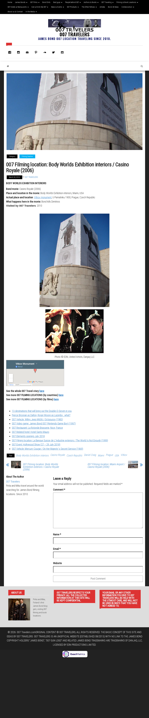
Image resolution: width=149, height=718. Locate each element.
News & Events (57, 7)
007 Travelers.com (26, 632)
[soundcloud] (45, 52)
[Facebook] (10, 52)
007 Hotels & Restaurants (17, 7)
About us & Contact (15, 12)
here (61, 395)
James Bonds (20, 2)
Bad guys (57, 2)
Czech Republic (74, 455)
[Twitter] (54, 52)
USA (117, 455)
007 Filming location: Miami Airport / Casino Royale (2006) (106, 465)
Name (57, 534)
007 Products (72, 7)
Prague (109, 454)
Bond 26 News (113, 7)
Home (10, 2)
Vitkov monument (43, 197)
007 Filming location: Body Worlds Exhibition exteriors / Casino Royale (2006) (41, 467)
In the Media (30, 12)
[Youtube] (62, 52)
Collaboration (127, 7)
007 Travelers (74, 34)
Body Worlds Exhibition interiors (32, 455)
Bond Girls (46, 2)
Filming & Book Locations (126, 2)
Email (57, 548)
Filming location (27, 156)
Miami (101, 455)
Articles (102, 7)
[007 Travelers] (8, 66)
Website (57, 563)
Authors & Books (90, 2)
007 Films (34, 2)
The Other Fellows (88, 7)
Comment (59, 489)
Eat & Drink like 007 (39, 7)
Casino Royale (57, 454)
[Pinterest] (36, 52)
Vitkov (124, 454)
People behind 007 (72, 2)
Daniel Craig (90, 454)
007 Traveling (106, 2)
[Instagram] (19, 52)
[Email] (28, 52)
